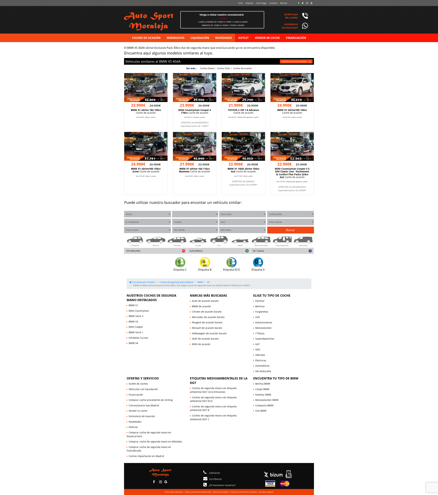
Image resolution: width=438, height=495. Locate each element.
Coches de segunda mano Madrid (176, 282)
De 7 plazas (258, 250)
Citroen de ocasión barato (207, 311)
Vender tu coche (138, 410)
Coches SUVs (223, 68)
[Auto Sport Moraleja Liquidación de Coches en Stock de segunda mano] (162, 21)
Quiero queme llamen (291, 16)
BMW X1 (133, 305)
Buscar (290, 230)
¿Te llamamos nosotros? (222, 485)
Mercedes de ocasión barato (208, 317)
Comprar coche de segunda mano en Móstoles (155, 441)
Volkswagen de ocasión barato (209, 333)
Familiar (260, 300)
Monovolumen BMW (266, 400)
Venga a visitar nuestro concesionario (221, 14)
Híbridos (260, 355)
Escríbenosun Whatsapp (289, 26)
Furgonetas (261, 311)
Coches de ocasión (242, 68)
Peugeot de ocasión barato (207, 322)
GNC (257, 349)
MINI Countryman (139, 310)
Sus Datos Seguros (266, 492)
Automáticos (196, 250)
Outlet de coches (138, 383)
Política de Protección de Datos (244, 492)
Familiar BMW (263, 394)
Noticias (283, 3)
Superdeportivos (264, 338)
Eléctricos (260, 360)
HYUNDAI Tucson (138, 337)
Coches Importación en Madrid (146, 456)
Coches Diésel (207, 68)
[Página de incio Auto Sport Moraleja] (160, 472)
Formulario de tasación (142, 416)
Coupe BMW (262, 389)
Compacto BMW (264, 405)
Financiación (136, 394)
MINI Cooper (136, 326)
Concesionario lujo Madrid (144, 405)
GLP (257, 344)
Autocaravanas (263, 322)
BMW (163, 61)
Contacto (273, 3)
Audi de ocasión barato (205, 300)
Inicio (240, 3)
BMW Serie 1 (136, 332)
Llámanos (214, 472)
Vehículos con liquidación (143, 389)
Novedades (135, 421)
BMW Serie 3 (136, 316)
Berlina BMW (262, 383)
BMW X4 (133, 343)
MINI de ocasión (201, 344)
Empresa (249, 3)
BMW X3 (133, 321)
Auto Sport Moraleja (174, 492)
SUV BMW (260, 410)
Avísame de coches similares (294, 61)
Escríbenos (215, 479)
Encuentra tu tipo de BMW (275, 378)
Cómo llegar (261, 3)
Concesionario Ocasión (143, 282)
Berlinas (260, 306)
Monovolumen (263, 327)
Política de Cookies (221, 492)
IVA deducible (133, 250)
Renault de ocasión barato (207, 327)
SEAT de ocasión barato (205, 338)
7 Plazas (260, 333)
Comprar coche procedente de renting (151, 400)
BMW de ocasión (201, 306)
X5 (170, 61)
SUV (257, 317)
